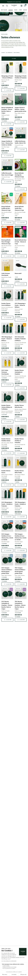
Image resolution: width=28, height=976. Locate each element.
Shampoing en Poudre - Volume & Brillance (7, 76)
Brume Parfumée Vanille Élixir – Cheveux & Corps (19, 208)
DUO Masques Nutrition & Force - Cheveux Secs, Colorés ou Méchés (7, 536)
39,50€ (17, 312)
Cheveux (10, 10)
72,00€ (17, 478)
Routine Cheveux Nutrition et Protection (19, 440)
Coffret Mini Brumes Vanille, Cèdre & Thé (20, 142)
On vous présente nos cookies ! (9, 968)
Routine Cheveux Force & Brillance (6, 304)
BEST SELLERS (4, 10)
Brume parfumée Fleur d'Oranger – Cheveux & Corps (6, 241)
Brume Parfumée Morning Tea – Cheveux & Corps (19, 174)
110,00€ (16, 277)
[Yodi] (14, 6)
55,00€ (4, 310)
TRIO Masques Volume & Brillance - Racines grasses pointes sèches (20, 570)
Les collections (9, 52)
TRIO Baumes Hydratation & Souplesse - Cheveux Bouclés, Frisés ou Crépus (20, 605)
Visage (15, 10)
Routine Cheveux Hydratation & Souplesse (19, 372)
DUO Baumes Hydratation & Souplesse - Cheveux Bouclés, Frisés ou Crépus (6, 605)
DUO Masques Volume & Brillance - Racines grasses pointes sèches (6, 570)
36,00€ (16, 182)
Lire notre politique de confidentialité (8, 961)
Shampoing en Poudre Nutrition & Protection (21, 76)
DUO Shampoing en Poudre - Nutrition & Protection (6, 504)
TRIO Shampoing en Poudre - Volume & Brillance (6, 338)
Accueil (3, 52)
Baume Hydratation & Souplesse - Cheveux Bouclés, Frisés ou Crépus (7, 110)
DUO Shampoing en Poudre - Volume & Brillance (20, 305)
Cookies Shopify (6, 965)
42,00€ (16, 249)
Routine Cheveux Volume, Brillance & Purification (6, 407)
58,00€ (4, 346)
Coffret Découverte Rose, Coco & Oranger (7, 174)
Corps (20, 10)
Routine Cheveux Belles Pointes (19, 471)
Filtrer (14, 58)
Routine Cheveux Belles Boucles (19, 406)
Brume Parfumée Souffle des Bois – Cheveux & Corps (6, 208)
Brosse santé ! (18, 273)
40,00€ (2, 116)
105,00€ (18, 543)
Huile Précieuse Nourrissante (5, 274)
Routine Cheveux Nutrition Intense (5, 439)
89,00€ (4, 446)
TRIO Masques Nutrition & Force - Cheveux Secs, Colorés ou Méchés (20, 536)
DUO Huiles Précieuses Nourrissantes (5, 372)
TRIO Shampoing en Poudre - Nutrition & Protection (20, 504)
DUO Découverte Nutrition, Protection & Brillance (20, 338)
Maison (25, 10)
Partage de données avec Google (9, 967)
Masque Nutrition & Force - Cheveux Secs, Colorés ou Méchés (7, 143)
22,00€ (2, 83)
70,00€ (4, 377)
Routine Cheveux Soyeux (5, 471)
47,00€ (4, 478)
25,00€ (16, 146)
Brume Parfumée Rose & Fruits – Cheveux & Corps (20, 241)
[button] (5, 85)
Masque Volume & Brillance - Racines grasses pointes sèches (20, 109)
